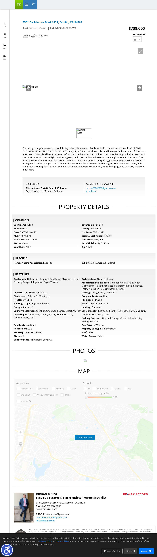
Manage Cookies (112, 551)
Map (4, 59)
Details (4, 37)
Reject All (130, 551)
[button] (7, 550)
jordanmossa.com (45, 520)
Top (4, 26)
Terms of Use (63, 541)
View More (91, 191)
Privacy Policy (45, 541)
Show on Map (86, 437)
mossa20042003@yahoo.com (101, 188)
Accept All (146, 551)
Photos (4, 48)
